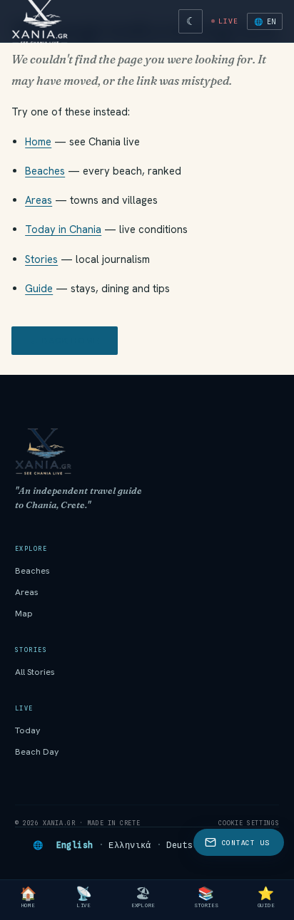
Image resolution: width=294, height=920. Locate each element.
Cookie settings (248, 823)
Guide (39, 288)
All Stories (35, 672)
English (74, 845)
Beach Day (37, 752)
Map (24, 613)
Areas (38, 200)
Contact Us (246, 843)
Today (28, 730)
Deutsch (184, 845)
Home (38, 141)
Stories (41, 259)
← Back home (64, 340)
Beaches (45, 170)
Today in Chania (63, 229)
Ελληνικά (129, 845)
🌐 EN (264, 21)
